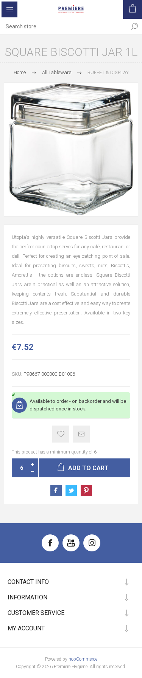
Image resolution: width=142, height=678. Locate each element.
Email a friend (81, 434)
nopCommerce (83, 659)
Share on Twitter (71, 490)
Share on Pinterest (86, 490)
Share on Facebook (56, 490)
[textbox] (63, 26)
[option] (71, 149)
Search (134, 26)
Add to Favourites (60, 434)
